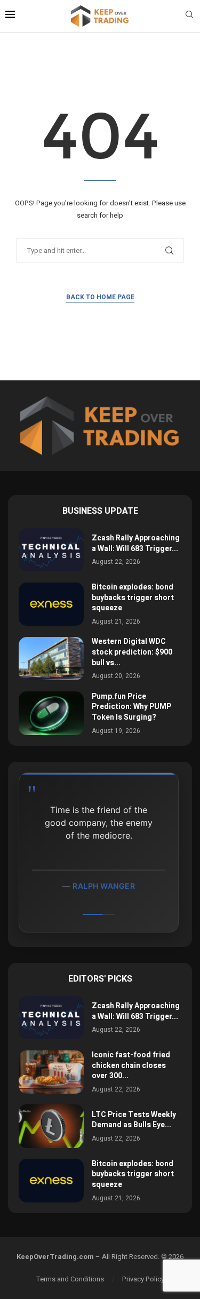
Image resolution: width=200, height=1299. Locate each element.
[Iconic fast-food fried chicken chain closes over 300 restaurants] (51, 1072)
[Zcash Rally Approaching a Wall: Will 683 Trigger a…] (51, 549)
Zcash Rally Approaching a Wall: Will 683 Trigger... (136, 543)
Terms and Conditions (70, 1279)
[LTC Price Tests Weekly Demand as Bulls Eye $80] (51, 1125)
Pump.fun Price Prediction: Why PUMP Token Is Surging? (131, 707)
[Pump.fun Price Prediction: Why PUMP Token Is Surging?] (51, 713)
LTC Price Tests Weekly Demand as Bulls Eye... (134, 1120)
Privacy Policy (143, 1279)
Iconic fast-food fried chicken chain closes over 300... (131, 1065)
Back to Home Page (100, 297)
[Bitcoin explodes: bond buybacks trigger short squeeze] (51, 604)
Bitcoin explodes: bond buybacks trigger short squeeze (133, 597)
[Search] (189, 16)
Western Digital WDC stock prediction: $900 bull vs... (132, 652)
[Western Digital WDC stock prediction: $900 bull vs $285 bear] (51, 658)
